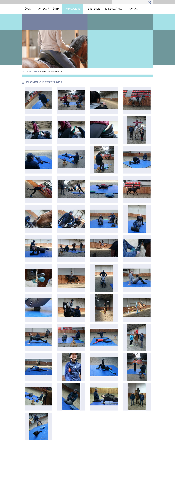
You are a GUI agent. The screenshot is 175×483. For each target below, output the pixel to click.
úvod (24, 71)
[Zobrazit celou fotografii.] (38, 100)
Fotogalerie (34, 71)
